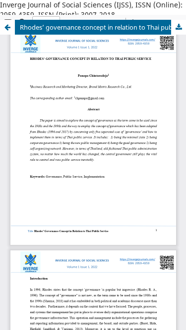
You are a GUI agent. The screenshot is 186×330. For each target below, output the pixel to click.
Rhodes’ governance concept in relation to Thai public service (103, 27)
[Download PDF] (178, 27)
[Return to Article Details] (7, 27)
